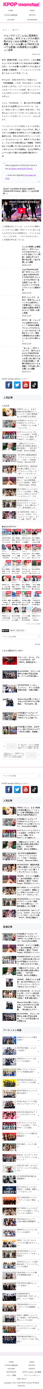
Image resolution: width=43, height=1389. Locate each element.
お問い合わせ (21, 1379)
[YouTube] (25, 385)
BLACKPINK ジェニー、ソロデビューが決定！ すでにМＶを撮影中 (36, 573)
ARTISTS (31, 1365)
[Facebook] (8, 385)
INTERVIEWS (11, 1372)
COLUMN (11, 1369)
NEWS (6, 630)
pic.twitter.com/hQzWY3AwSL (21, 169)
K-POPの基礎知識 (11, 1365)
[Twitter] (17, 385)
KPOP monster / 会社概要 (31, 1372)
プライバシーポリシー (32, 1375)
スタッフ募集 (11, 1375)
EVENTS (32, 1369)
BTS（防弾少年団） (19, 630)
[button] (39, 636)
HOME (11, 1362)
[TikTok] (34, 385)
